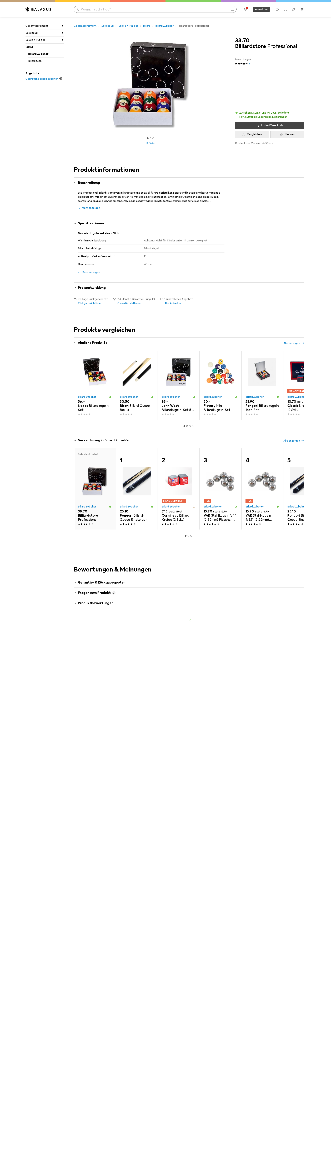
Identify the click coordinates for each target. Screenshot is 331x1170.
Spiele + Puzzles (36, 40)
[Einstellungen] (245, 9)
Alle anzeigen (291, 343)
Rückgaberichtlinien (90, 303)
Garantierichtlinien (129, 303)
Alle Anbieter (172, 303)
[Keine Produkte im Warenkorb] (302, 9)
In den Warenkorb (272, 125)
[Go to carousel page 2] (187, 426)
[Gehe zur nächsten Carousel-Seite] (297, 385)
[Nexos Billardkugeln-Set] (95, 385)
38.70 (242, 41)
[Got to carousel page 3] (153, 138)
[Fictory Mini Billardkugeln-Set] (220, 385)
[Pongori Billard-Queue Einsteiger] (137, 489)
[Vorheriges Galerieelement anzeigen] (73, 84)
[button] (269, 115)
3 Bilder (151, 143)
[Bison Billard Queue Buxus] (137, 385)
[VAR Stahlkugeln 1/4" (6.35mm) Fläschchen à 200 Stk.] (220, 489)
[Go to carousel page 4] (192, 426)
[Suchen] (77, 9)
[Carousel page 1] (148, 138)
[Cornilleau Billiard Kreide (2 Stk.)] (178, 489)
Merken (289, 134)
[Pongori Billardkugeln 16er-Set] (262, 385)
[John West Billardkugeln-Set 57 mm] (178, 385)
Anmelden (261, 9)
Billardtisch (35, 61)
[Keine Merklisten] (294, 9)
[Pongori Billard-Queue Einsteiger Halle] (304, 489)
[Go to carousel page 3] (190, 426)
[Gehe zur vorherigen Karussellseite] (80, 385)
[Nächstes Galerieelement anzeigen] (228, 84)
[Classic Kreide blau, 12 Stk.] (304, 385)
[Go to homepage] (38, 9)
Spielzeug (32, 33)
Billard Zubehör (38, 54)
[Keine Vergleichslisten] (285, 9)
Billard (29, 47)
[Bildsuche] (232, 9)
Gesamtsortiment (37, 26)
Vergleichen (254, 134)
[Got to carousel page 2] (150, 138)
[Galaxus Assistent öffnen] (277, 9)
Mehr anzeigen (91, 208)
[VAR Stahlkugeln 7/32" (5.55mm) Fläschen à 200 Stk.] (262, 489)
